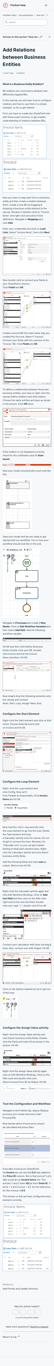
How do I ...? (42, 15)
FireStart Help (9, 15)
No (35, 1312)
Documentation (26, 15)
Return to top (10, 1336)
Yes (19, 1312)
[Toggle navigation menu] (46, 5)
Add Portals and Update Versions (20, 1288)
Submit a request (39, 1326)
